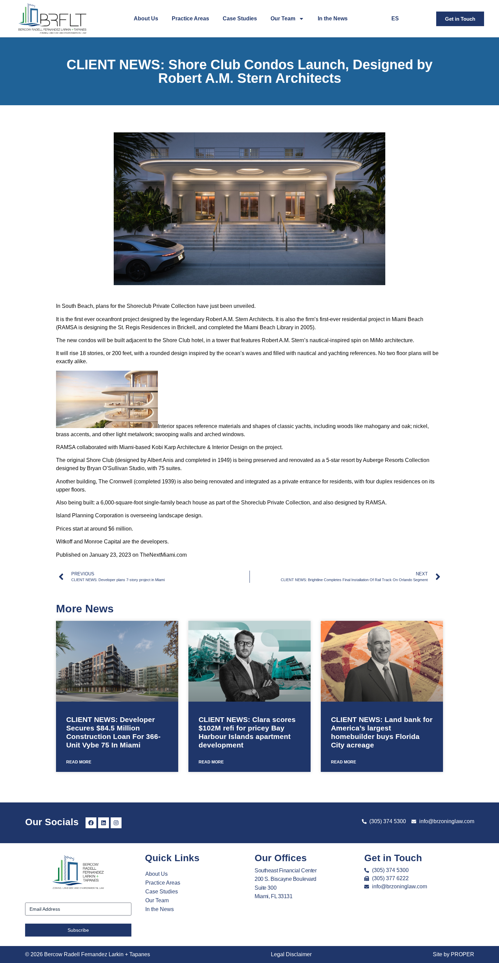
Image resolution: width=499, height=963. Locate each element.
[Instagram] (116, 822)
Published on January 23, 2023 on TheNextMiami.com (121, 555)
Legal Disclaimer (291, 954)
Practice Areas (190, 18)
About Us (146, 18)
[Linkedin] (103, 822)
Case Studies (240, 18)
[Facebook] (91, 822)
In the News (333, 18)
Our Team (283, 18)
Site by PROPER (453, 954)
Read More (78, 762)
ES (395, 18)
